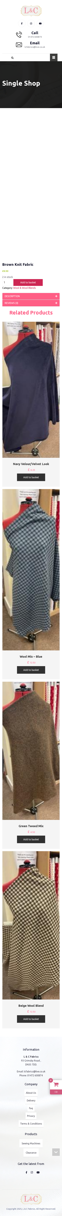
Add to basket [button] (31, 477)
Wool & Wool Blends (24, 288)
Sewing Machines (31, 1143)
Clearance (31, 1152)
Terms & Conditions (31, 1123)
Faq (31, 1108)
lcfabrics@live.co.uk (34, 1071)
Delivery (31, 1100)
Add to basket (28, 282)
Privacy (31, 1116)
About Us (31, 1092)
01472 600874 (35, 1075)
